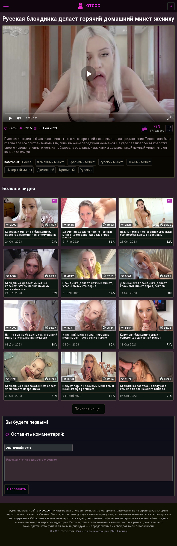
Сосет (27, 162)
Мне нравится (144, 128)
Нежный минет (139, 162)
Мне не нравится (169, 128)
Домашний (45, 170)
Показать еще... (88, 409)
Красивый (67, 170)
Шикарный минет (19, 170)
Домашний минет (50, 162)
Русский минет (111, 162)
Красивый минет (82, 162)
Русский (86, 170)
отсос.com (45, 510)
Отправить (16, 489)
